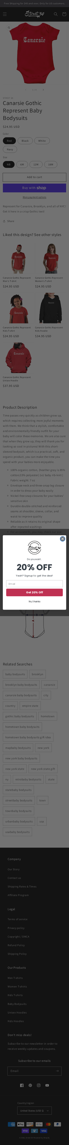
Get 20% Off (34, 592)
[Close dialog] (62, 538)
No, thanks (34, 601)
